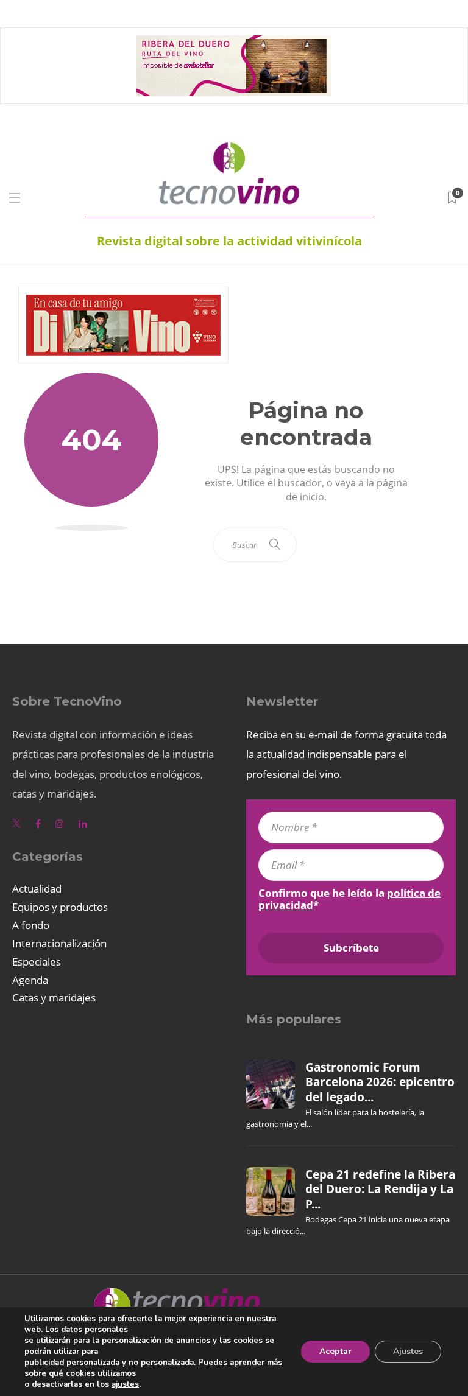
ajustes (125, 1384)
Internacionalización (59, 943)
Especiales (36, 962)
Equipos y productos (60, 907)
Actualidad (37, 889)
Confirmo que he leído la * (349, 899)
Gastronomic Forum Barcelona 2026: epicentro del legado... (380, 1082)
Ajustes (408, 1351)
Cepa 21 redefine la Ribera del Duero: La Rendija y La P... (380, 1189)
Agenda (30, 980)
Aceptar (335, 1351)
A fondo (30, 925)
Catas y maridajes (54, 998)
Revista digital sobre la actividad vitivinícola (229, 241)
